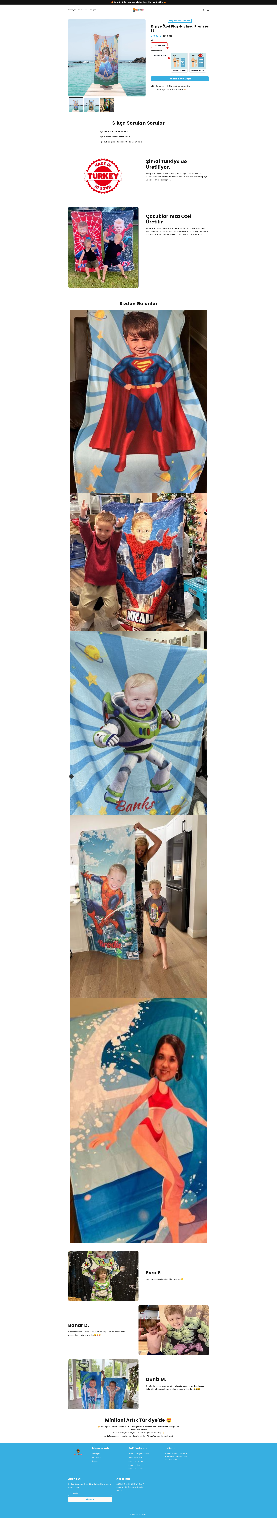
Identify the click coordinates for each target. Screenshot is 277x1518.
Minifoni (138, 1515)
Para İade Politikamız (137, 1461)
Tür (152, 40)
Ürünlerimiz (96, 1457)
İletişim (95, 1461)
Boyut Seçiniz (156, 50)
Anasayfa (96, 1453)
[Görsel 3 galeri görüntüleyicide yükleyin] (107, 105)
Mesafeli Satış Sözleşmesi (139, 1453)
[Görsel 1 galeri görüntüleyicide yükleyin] (76, 105)
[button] (203, 9)
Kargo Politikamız (135, 1465)
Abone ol (90, 1499)
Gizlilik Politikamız (136, 1457)
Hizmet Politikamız (136, 1469)
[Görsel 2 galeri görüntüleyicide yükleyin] (91, 105)
